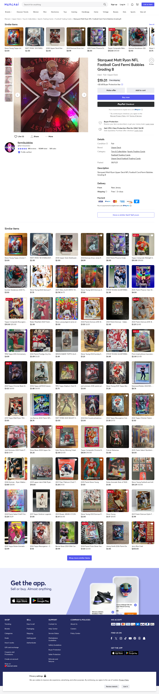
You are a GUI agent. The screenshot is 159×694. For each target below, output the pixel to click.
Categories (8, 633)
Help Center (53, 629)
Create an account (11, 659)
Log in (122, 4)
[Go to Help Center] (107, 143)
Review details (111, 686)
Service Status (54, 633)
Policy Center (75, 633)
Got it (125, 686)
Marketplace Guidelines (53, 639)
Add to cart (141, 90)
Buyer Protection (55, 650)
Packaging (30, 629)
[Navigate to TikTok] (125, 638)
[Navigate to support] (113, 624)
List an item (147, 4)
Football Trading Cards (63, 19)
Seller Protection (54, 654)
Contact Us (53, 624)
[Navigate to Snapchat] (144, 638)
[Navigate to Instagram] (120, 638)
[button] (132, 4)
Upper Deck (16, 19)
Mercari (7, 19)
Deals (7, 638)
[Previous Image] (17, 95)
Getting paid (31, 638)
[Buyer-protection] (122, 84)
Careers (73, 629)
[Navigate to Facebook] (111, 638)
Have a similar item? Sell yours (126, 215)
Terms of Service (136, 116)
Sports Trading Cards (45, 19)
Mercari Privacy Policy (118, 116)
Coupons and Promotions (9, 653)
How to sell (31, 624)
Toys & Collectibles (29, 19)
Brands (7, 629)
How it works (9, 643)
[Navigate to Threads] (139, 638)
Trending (8, 624)
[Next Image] (84, 95)
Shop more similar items (79, 558)
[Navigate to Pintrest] (134, 638)
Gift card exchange (12, 647)
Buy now (126, 97)
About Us (74, 624)
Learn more (149, 124)
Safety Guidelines (55, 645)
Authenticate (31, 643)
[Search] (104, 4)
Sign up (114, 4)
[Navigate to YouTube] (130, 638)
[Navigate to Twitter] (116, 638)
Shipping (30, 633)
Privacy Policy (124, 680)
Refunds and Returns (53, 660)
